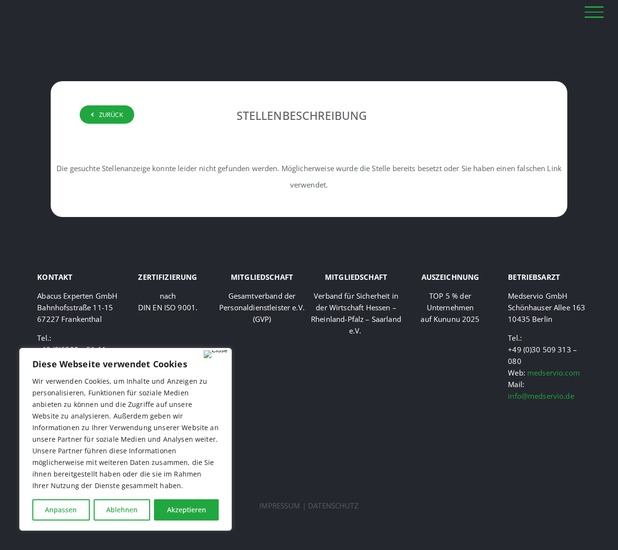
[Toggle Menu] (594, 11)
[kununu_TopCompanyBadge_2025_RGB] (450, 338)
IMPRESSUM (279, 505)
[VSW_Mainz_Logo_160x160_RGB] (356, 349)
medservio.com (553, 372)
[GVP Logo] (262, 338)
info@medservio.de (541, 396)
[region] (125, 439)
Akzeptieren (186, 509)
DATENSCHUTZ (333, 505)
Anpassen (61, 509)
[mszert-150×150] (168, 324)
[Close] (215, 354)
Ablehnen (122, 509)
